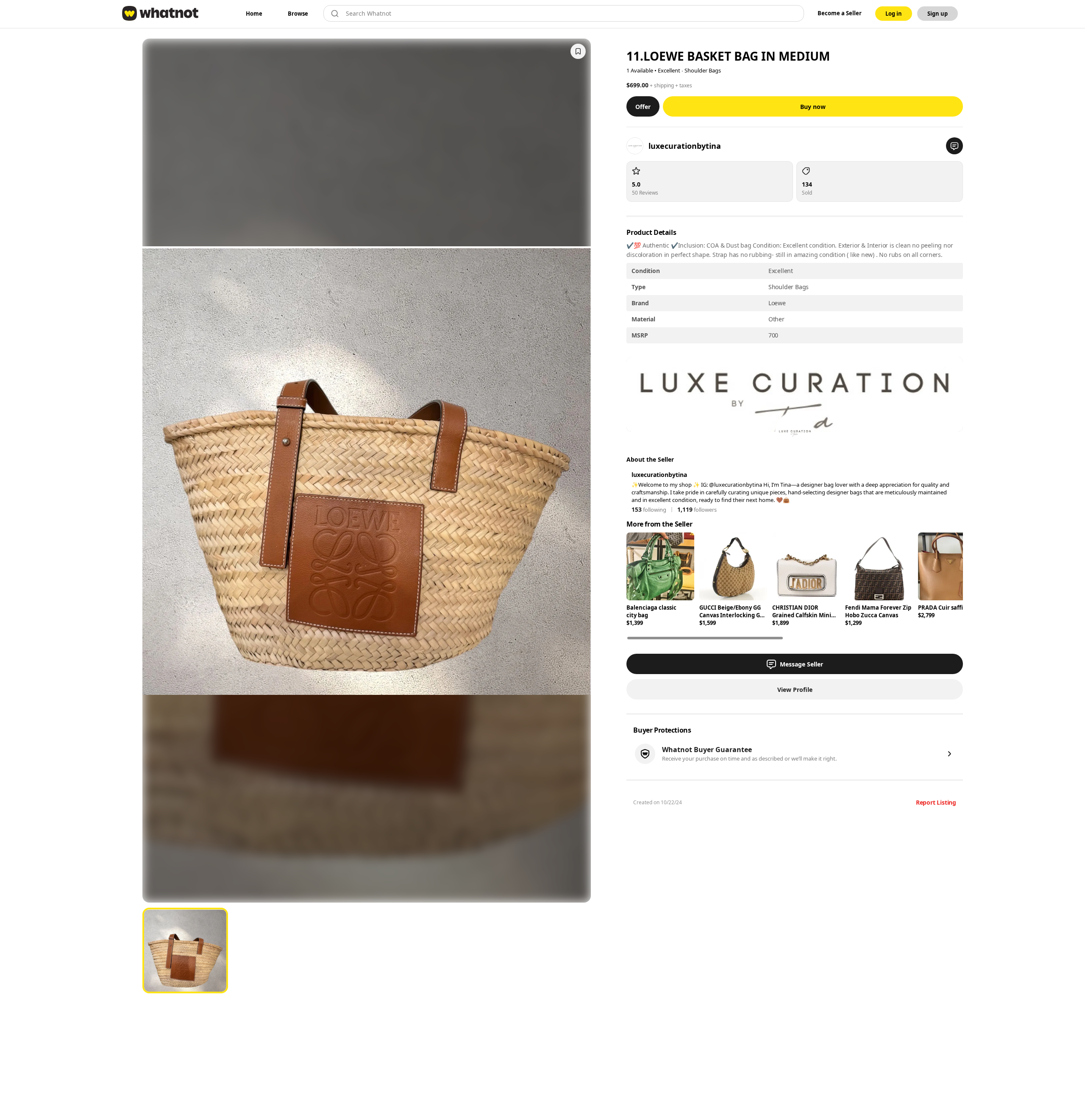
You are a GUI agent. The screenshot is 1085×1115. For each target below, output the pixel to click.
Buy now (813, 107)
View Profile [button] (794, 690)
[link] (254, 13)
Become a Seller (840, 13)
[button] (954, 145)
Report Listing (936, 802)
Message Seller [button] (801, 664)
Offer (643, 107)
